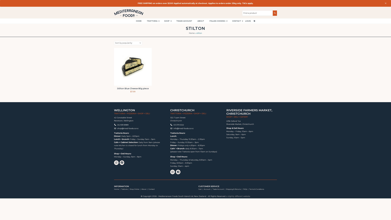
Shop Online (135, 189)
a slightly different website (238, 196)
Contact (151, 189)
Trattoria (124, 189)
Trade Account (218, 189)
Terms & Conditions (256, 189)
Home (192, 33)
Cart (200, 189)
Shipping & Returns (233, 189)
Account (207, 189)
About (143, 189)
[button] (254, 21)
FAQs (245, 189)
